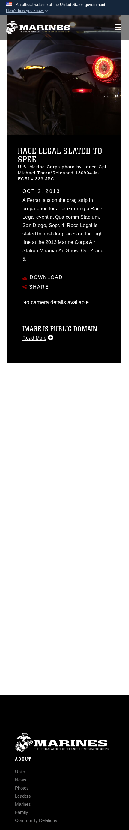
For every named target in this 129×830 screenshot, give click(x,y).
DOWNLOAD (45, 277)
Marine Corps (64, 742)
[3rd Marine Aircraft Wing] (38, 27)
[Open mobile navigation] (118, 27)
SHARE (38, 286)
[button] (27, 11)
